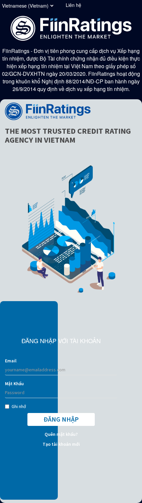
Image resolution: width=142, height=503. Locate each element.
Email (11, 361)
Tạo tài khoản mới (61, 444)
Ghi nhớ (19, 406)
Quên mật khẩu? (61, 434)
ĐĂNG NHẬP (61, 419)
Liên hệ (73, 5)
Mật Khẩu (14, 384)
